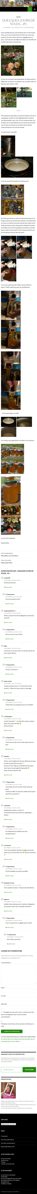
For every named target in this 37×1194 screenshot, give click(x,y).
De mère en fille (6, 1158)
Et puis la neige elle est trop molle (11, 1178)
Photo (18, 17)
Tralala (3, 1162)
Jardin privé (4, 1160)
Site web (4, 1004)
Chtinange (4, 1176)
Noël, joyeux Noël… (7, 561)
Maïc (5, 646)
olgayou (6, 899)
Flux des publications (7, 1139)
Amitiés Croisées (6, 1183)
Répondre (9, 587)
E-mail (3, 996)
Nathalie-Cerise (9, 883)
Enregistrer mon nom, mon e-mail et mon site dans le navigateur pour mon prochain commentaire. (17, 1014)
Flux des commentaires (8, 1143)
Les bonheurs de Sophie (8, 1175)
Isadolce (6, 756)
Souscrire (29, 1069)
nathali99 (7, 578)
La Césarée (7, 845)
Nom (3, 988)
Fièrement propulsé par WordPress (10, 1191)
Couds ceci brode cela (7, 1164)
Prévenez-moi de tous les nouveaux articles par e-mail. (17, 1025)
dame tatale (8, 681)
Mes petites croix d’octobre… (10, 554)
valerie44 (7, 805)
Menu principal (34, 9)
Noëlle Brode (5, 1182)
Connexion (4, 1136)
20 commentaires (28, 27)
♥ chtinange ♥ (8, 716)
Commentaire (6, 963)
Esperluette (18, 27)
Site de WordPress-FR (7, 1146)
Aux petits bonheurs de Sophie (10, 1180)
